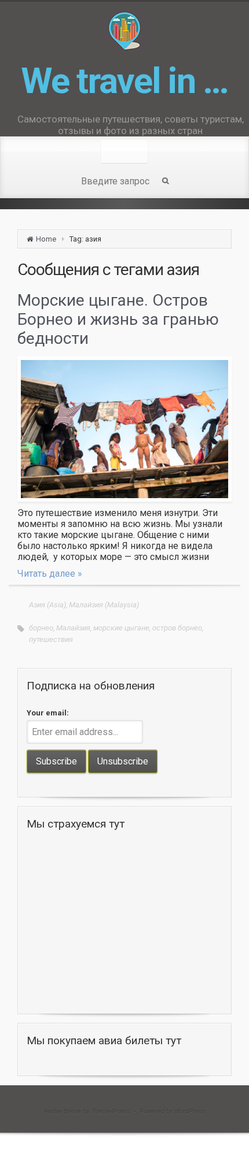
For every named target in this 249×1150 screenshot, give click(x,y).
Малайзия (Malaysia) (104, 604)
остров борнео (177, 628)
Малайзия (73, 628)
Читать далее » (49, 573)
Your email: (48, 712)
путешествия (51, 639)
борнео (41, 628)
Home (46, 239)
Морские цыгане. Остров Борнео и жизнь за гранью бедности (118, 319)
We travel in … (124, 81)
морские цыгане (121, 628)
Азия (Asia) (47, 604)
